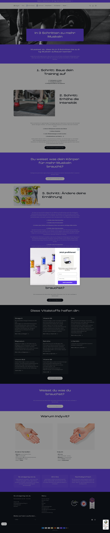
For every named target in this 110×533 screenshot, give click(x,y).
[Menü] (108, 520)
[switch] (106, 528)
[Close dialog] (78, 249)
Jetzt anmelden (67, 282)
